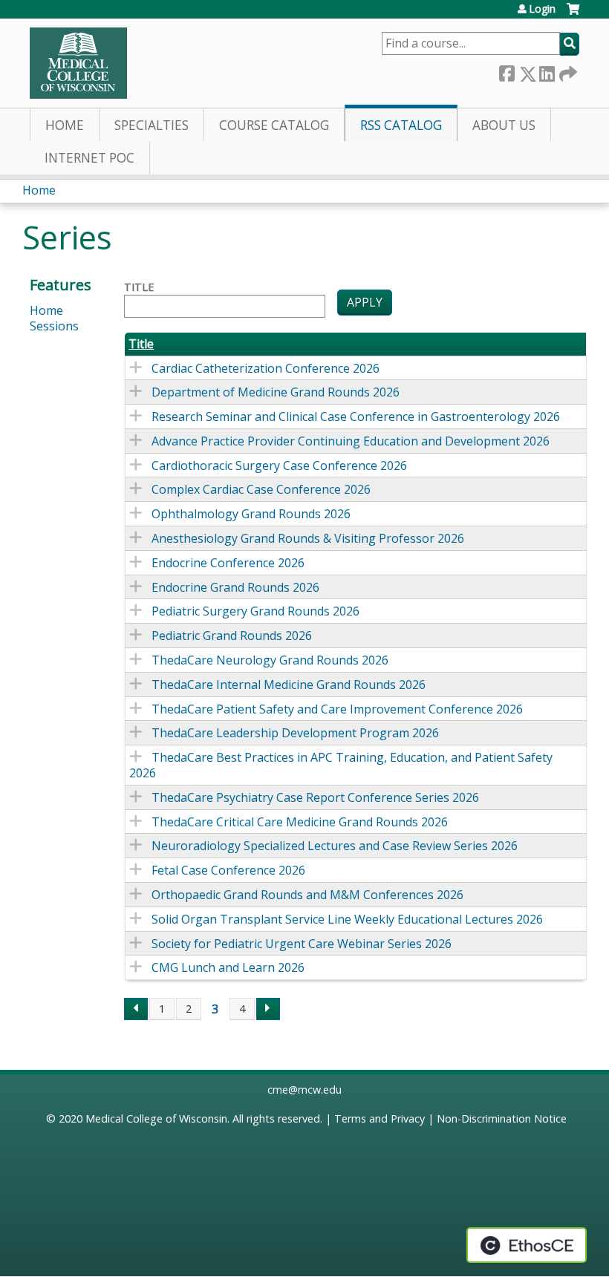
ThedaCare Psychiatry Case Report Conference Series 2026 (315, 797)
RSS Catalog (401, 125)
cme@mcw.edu (304, 1089)
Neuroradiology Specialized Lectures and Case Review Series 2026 (335, 845)
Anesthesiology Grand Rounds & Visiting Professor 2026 (308, 538)
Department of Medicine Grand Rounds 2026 (276, 392)
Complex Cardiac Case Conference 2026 (261, 489)
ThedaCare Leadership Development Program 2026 (295, 733)
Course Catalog (274, 125)
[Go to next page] (268, 1009)
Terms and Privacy (379, 1118)
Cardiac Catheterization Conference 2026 (266, 368)
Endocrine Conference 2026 (228, 563)
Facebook (506, 70)
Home (64, 125)
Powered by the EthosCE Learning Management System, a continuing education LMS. (526, 1245)
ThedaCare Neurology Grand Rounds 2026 (270, 660)
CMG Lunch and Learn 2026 (228, 967)
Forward (566, 70)
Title (139, 287)
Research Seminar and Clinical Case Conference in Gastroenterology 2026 (356, 416)
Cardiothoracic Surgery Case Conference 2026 (279, 465)
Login (542, 9)
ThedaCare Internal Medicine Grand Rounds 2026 (289, 684)
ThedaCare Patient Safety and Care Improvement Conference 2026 (337, 709)
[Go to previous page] (136, 1009)
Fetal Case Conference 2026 (228, 870)
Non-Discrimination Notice (502, 1118)
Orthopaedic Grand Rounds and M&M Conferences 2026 (307, 894)
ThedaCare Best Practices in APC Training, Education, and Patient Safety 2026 (341, 765)
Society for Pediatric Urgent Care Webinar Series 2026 (302, 943)
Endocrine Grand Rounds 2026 (235, 587)
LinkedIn (546, 70)
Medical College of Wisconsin (156, 1118)
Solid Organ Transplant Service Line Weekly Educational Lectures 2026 (347, 919)
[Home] (78, 63)
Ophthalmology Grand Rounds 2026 (251, 514)
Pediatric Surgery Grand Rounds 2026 (255, 611)
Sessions (54, 326)
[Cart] (573, 14)
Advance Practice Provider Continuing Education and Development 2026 (351, 441)
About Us (503, 125)
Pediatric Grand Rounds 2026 (232, 635)
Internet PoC (89, 157)
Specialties (151, 125)
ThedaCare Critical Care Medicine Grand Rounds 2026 (300, 822)
